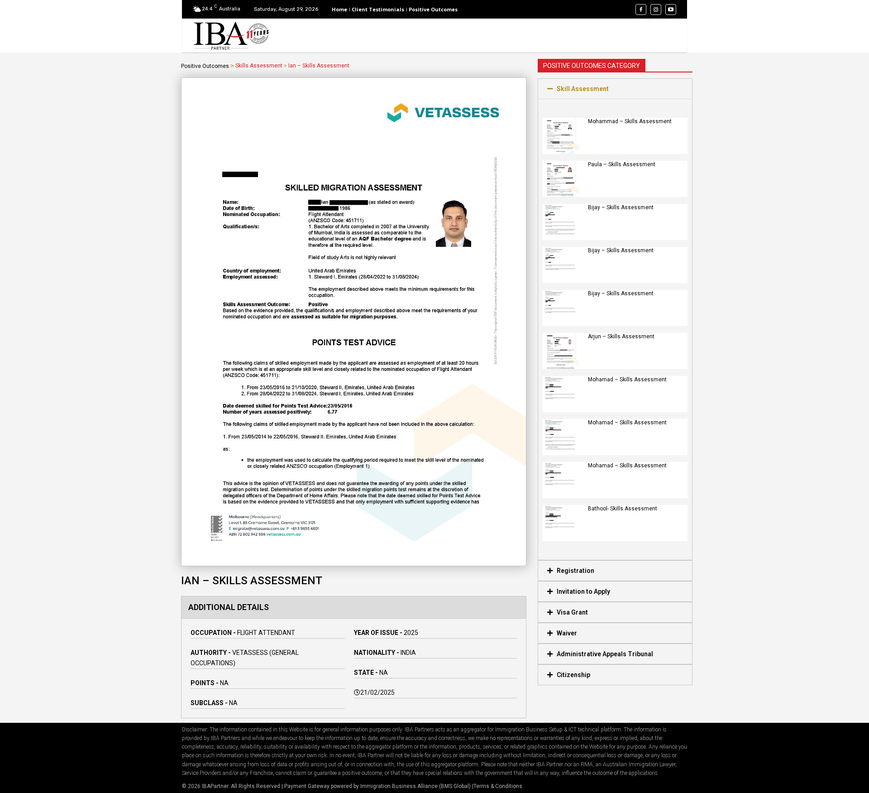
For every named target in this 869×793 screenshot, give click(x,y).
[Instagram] (655, 9)
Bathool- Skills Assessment (622, 508)
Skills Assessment (258, 65)
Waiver (567, 633)
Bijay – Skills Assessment (621, 207)
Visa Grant (572, 612)
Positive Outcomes (205, 66)
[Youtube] (670, 9)
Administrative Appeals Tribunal (605, 654)
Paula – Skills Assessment (621, 164)
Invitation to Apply (583, 591)
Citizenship (573, 674)
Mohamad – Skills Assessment (627, 379)
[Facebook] (640, 9)
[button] (615, 89)
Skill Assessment (583, 88)
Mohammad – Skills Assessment (630, 121)
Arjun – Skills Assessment (621, 336)
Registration (575, 570)
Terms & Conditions (497, 786)
